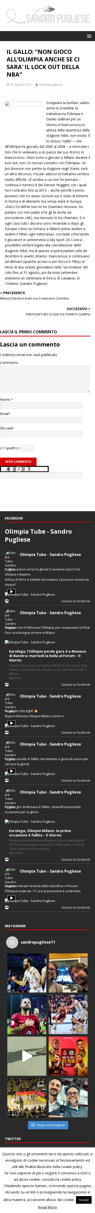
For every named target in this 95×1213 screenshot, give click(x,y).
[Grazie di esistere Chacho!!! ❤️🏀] (26, 973)
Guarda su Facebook (74, 601)
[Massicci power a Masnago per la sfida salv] (68, 1097)
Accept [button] (84, 1200)
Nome (5, 399)
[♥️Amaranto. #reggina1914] (26, 1014)
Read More (47, 1207)
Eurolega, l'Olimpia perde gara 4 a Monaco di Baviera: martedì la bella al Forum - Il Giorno (47, 655)
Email (4, 413)
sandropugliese (50, 84)
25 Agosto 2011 (21, 84)
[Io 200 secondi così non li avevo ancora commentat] (26, 1097)
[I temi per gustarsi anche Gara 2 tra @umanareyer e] (68, 1014)
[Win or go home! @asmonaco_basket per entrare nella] (68, 1056)
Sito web (7, 428)
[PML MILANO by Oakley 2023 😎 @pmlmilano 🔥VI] (26, 1056)
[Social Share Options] (7, 601)
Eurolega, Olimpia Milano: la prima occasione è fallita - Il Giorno (40, 832)
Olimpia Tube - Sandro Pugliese (50, 554)
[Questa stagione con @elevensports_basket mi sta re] (68, 973)
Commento (9, 362)
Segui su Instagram (51, 1125)
